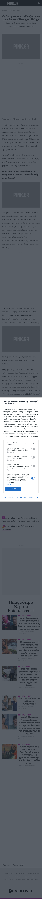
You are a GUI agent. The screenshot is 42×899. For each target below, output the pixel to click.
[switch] (33, 449)
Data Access (21, 497)
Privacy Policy (34, 497)
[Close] (37, 402)
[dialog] (21, 449)
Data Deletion (8, 497)
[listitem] (21, 443)
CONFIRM (12, 489)
